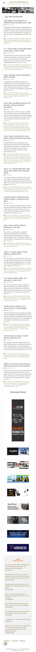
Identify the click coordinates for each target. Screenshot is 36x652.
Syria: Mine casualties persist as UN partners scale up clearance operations (17, 105)
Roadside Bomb (7, 299)
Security (5, 384)
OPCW (16, 327)
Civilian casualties (21, 93)
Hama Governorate (22, 155)
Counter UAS (20, 154)
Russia (8, 356)
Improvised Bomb (21, 40)
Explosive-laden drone (12, 155)
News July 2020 (9, 353)
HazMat (20, 325)
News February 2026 (10, 38)
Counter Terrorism (17, 66)
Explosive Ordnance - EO (14, 94)
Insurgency (18, 157)
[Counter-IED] (18, 12)
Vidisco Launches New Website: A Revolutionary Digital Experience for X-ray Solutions (17, 595)
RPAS (26, 383)
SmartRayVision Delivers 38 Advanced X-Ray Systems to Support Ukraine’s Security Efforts (17, 586)
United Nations (24, 130)
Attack (18, 65)
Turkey (13, 218)
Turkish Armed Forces (12, 300)
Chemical (6, 325)
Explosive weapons (25, 94)
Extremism (25, 215)
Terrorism (9, 160)
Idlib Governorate (13, 40)
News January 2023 (9, 215)
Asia (18, 215)
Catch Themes (21, 650)
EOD (23, 38)
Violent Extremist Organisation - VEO (14, 69)
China (20, 215)
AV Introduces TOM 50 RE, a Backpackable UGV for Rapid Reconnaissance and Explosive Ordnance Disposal (17, 566)
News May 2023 (9, 187)
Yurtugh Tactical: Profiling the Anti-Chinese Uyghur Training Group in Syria (16, 199)
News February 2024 (10, 154)
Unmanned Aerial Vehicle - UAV (11, 386)
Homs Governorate (10, 244)
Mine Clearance (13, 41)
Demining (19, 38)
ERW (27, 93)
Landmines (6, 129)
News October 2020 (9, 324)
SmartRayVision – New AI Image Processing (17, 619)
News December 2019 (10, 381)
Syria (8, 43)
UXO (11, 97)
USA (5, 69)
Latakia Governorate (14, 129)
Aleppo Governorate (22, 123)
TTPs (21, 160)
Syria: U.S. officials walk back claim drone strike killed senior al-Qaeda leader (17, 171)
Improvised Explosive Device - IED (11, 297)
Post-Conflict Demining (22, 41)
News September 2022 (10, 243)
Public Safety (19, 96)
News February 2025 (10, 65)
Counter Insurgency (8, 66)
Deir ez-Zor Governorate (18, 124)
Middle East (28, 40)
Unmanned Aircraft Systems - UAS (18, 161)
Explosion (6, 94)
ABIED (19, 381)
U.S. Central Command (26, 68)
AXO (28, 123)
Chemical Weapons (13, 325)
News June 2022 (9, 268)
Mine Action (6, 41)
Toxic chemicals (21, 328)
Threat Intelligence (16, 68)
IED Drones (12, 157)
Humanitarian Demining (15, 127)
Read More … (24, 62)
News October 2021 (9, 296)
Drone (5, 155)
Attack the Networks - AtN (26, 65)
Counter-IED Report (18, 2)
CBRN (28, 324)
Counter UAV (27, 154)
